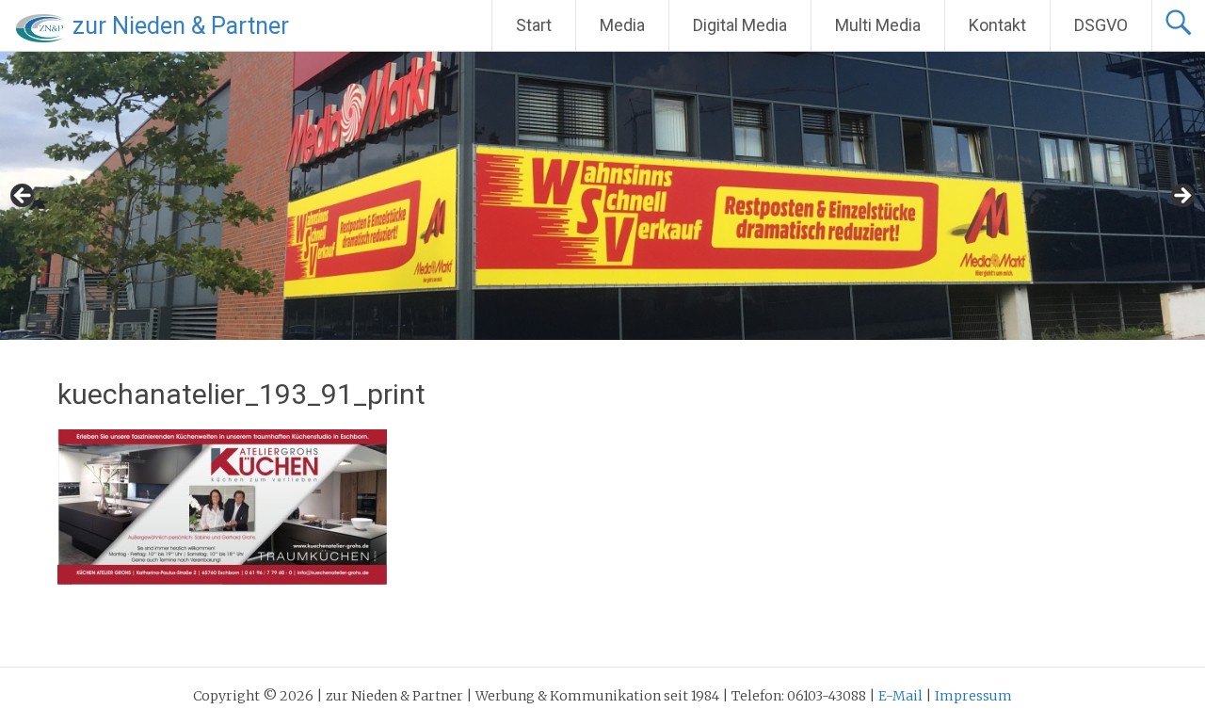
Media (622, 25)
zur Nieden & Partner (180, 26)
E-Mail (900, 695)
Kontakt (997, 25)
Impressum (973, 695)
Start (534, 25)
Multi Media (878, 25)
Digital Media (740, 25)
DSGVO (1101, 25)
